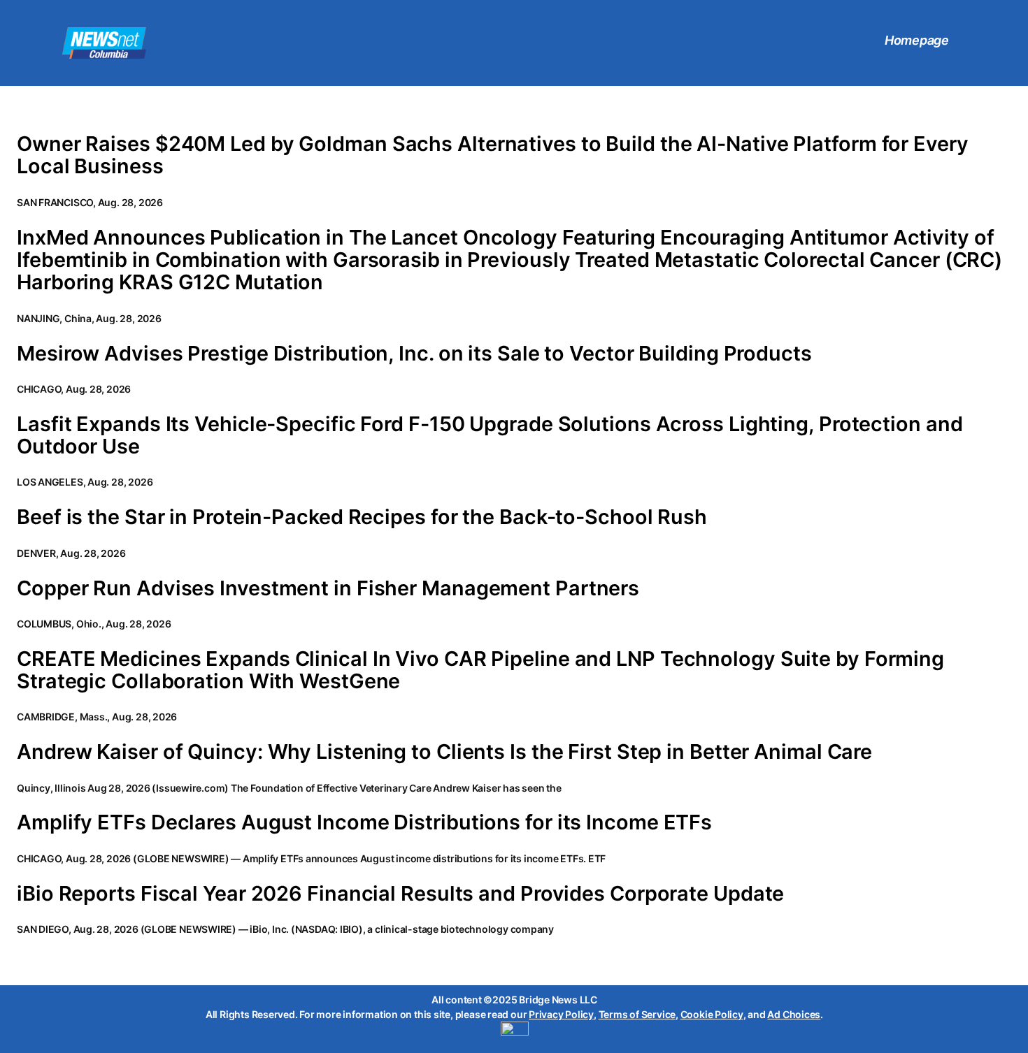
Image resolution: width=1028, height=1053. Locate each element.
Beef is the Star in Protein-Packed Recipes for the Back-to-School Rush (362, 517)
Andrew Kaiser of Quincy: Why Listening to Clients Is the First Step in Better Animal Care (444, 752)
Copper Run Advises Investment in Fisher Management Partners (328, 588)
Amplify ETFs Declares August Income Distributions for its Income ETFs (364, 822)
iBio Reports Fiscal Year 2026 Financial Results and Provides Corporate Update (400, 894)
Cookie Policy (711, 1014)
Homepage (917, 40)
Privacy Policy (561, 1014)
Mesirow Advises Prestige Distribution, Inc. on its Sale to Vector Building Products (414, 353)
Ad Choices (793, 1014)
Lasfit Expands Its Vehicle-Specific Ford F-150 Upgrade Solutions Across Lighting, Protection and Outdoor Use (489, 435)
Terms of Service (637, 1014)
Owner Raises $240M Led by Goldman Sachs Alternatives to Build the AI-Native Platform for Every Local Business (493, 155)
